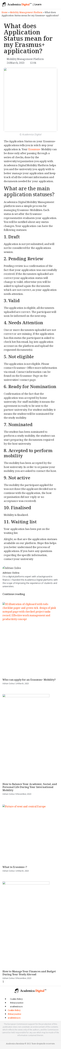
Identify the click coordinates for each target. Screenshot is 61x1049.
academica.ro (16, 1006)
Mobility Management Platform (26, 12)
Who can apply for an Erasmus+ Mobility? (29, 679)
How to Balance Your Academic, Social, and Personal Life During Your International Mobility (30, 787)
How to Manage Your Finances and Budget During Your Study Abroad (29, 973)
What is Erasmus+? (15, 867)
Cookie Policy (16, 999)
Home (5, 12)
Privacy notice (16, 1002)
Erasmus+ (34, 149)
